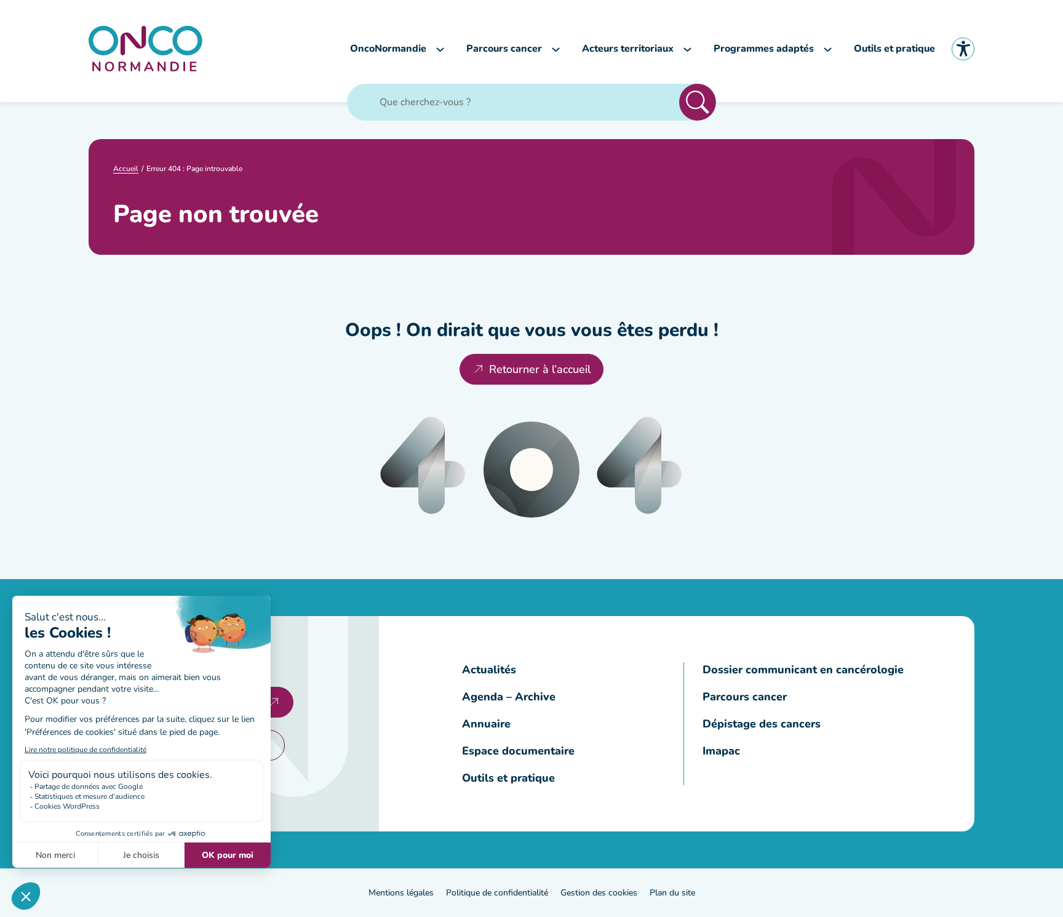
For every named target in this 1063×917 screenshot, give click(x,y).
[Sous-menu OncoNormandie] (440, 49)
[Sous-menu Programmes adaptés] (827, 49)
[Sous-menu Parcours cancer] (555, 49)
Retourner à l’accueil (540, 369)
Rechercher (697, 102)
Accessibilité (963, 49)
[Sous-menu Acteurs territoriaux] (687, 49)
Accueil (125, 169)
